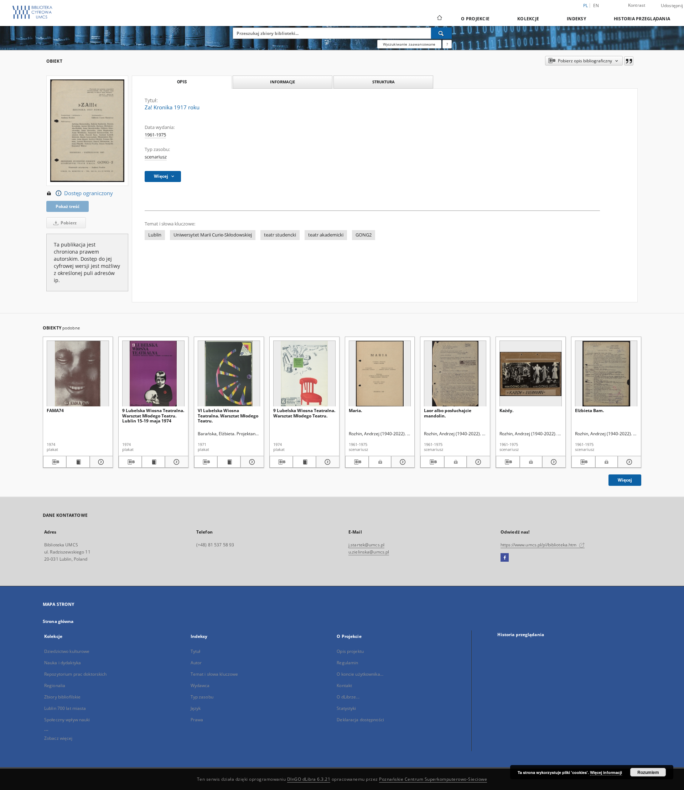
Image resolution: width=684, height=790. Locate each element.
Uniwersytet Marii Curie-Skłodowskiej (212, 235)
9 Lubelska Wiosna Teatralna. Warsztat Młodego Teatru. (304, 413)
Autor (196, 663)
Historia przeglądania (642, 19)
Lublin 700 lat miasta (65, 708)
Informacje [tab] (282, 81)
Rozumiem (648, 772)
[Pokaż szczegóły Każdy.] (553, 462)
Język (196, 708)
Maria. (355, 410)
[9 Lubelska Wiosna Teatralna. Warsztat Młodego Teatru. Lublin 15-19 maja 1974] (153, 374)
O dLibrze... (348, 697)
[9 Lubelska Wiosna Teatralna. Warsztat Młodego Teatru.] (304, 374)
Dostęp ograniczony (88, 193)
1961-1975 (155, 135)
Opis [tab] (182, 81)
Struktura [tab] (383, 81)
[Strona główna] (439, 18)
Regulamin (347, 663)
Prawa (197, 720)
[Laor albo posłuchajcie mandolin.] (455, 374)
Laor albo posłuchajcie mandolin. (447, 413)
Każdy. (506, 410)
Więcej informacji (606, 772)
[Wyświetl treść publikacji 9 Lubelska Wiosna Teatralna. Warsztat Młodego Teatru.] (304, 462)
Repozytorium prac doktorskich (75, 674)
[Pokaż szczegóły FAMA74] (100, 462)
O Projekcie (475, 19)
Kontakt (344, 685)
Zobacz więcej (58, 738)
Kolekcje (528, 19)
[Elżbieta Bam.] (606, 374)
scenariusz (156, 157)
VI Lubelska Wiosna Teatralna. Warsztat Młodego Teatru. (228, 415)
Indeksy (576, 19)
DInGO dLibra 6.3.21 (309, 779)
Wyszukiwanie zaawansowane (409, 44)
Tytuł (196, 651)
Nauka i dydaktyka (62, 663)
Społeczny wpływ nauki (67, 720)
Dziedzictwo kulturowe (67, 651)
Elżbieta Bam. (589, 410)
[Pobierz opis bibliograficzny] (54, 462)
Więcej (625, 480)
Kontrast (637, 5)
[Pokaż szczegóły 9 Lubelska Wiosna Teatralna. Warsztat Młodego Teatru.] (326, 462)
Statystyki (346, 708)
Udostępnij (672, 6)
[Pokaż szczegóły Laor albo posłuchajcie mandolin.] (477, 462)
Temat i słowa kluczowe (214, 674)
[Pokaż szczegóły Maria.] (401, 462)
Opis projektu (350, 651)
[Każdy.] (530, 374)
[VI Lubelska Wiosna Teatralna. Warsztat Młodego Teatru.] (229, 374)
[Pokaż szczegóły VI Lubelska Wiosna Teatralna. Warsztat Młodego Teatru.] (251, 462)
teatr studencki (280, 235)
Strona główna (58, 621)
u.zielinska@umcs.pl (368, 552)
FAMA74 (55, 410)
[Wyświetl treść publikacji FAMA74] (78, 462)
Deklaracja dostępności (360, 720)
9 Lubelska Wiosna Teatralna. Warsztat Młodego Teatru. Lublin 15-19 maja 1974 (153, 415)
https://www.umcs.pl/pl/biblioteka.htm (539, 545)
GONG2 (364, 235)
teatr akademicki (325, 235)
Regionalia (54, 685)
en (596, 5)
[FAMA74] (78, 374)
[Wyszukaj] (441, 33)
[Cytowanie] (628, 61)
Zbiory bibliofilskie (62, 697)
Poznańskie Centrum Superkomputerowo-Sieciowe (433, 779)
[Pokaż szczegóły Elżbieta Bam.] (628, 462)
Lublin (154, 235)
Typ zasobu (202, 697)
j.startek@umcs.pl (366, 545)
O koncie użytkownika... (360, 674)
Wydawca (200, 685)
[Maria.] (380, 374)
